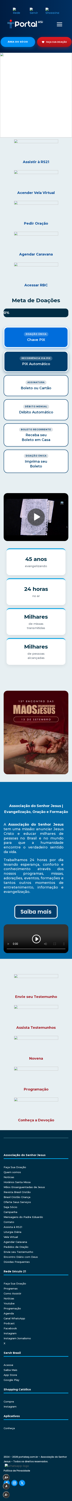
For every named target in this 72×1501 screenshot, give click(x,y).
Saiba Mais (10, 1369)
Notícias (9, 1177)
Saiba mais (36, 912)
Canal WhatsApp (14, 1318)
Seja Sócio (10, 1207)
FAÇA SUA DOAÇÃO (56, 41)
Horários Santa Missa (17, 1182)
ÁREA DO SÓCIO (18, 41)
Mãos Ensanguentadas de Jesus (24, 1187)
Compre (9, 1401)
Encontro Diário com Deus (21, 1256)
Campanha (10, 1212)
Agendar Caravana (15, 1241)
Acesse (8, 1364)
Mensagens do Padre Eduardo (23, 1217)
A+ (6, 1477)
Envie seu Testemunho (18, 1251)
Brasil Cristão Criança (17, 1197)
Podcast (9, 1323)
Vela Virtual (11, 1236)
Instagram (10, 1333)
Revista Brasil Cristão (17, 1192)
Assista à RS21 (13, 1226)
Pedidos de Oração (16, 1246)
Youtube (9, 1303)
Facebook (10, 1328)
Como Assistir (12, 1293)
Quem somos (12, 1172)
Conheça (9, 1428)
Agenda (9, 1313)
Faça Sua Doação (15, 1167)
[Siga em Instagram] (14, 1483)
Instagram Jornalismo (17, 1338)
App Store (10, 1374)
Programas (11, 1288)
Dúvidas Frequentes (17, 1261)
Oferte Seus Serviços (17, 1202)
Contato (9, 1221)
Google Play (11, 1379)
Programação (12, 1308)
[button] (36, 95)
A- (6, 1495)
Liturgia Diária (12, 1231)
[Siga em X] (22, 1483)
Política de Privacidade (17, 1470)
